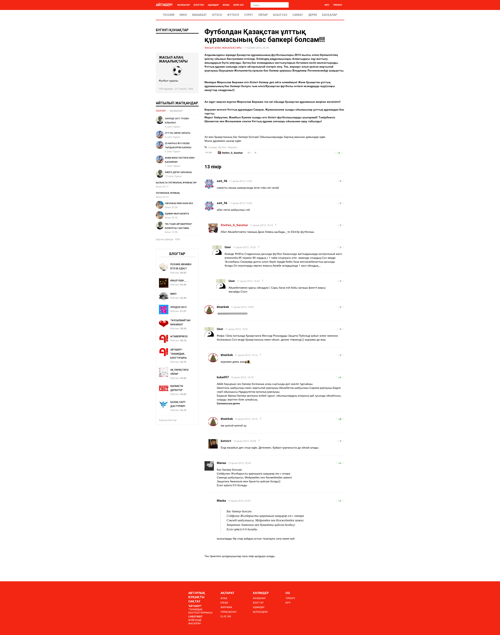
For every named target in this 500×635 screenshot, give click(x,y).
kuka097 (223, 377)
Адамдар (213, 4)
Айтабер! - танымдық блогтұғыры (178, 353)
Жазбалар (183, 4)
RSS (190, 88)
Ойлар (263, 14)
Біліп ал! (238, 4)
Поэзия (168, 14)
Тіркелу (337, 4)
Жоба (226, 4)
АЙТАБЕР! (164, 5)
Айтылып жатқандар (177, 103)
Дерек (312, 14)
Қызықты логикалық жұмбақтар (176, 182)
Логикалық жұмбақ (168, 193)
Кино (183, 14)
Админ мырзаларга (177, 213)
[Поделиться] (255, 153)
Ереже (224, 602)
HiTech (217, 14)
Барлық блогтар (168, 420)
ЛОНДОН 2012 (178, 307)
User (228, 247)
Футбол (233, 14)
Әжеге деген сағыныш (178, 172)
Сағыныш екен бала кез (179, 203)
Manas (221, 463)
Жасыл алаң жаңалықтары (223, 47)
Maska (221, 500)
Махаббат (199, 14)
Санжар (212, 147)
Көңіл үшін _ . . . (179, 280)
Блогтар (199, 4)
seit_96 (222, 181)
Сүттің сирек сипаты (177, 133)
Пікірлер (161, 111)
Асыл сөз (280, 14)
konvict (226, 441)
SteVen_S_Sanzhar (232, 152)
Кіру (327, 4)
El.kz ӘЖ (226, 616)
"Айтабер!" (195, 606)
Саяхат (297, 14)
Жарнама (226, 607)
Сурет (248, 14)
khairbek (223, 307)
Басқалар (329, 14)
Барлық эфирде (164, 239)
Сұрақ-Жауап (229, 612)
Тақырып (232, 147)
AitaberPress (179, 336)
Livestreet (195, 616)
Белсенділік (260, 612)
